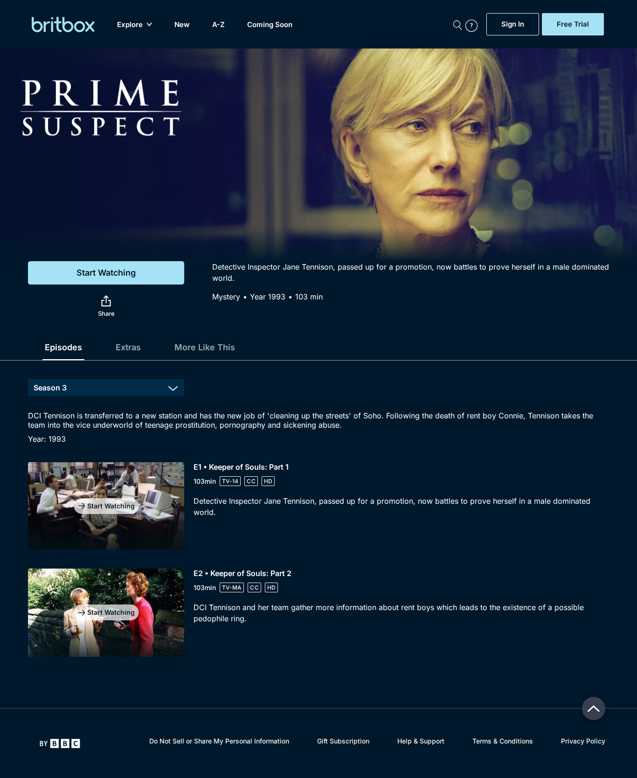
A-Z (218, 24)
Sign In (512, 24)
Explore (130, 24)
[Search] (457, 24)
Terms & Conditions (502, 741)
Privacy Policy (583, 741)
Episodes (63, 347)
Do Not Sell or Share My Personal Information (219, 741)
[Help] (474, 24)
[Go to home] (60, 743)
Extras (128, 347)
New (182, 24)
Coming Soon (269, 24)
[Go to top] (593, 708)
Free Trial (573, 24)
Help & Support (420, 741)
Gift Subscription (343, 741)
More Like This (204, 347)
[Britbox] (63, 24)
